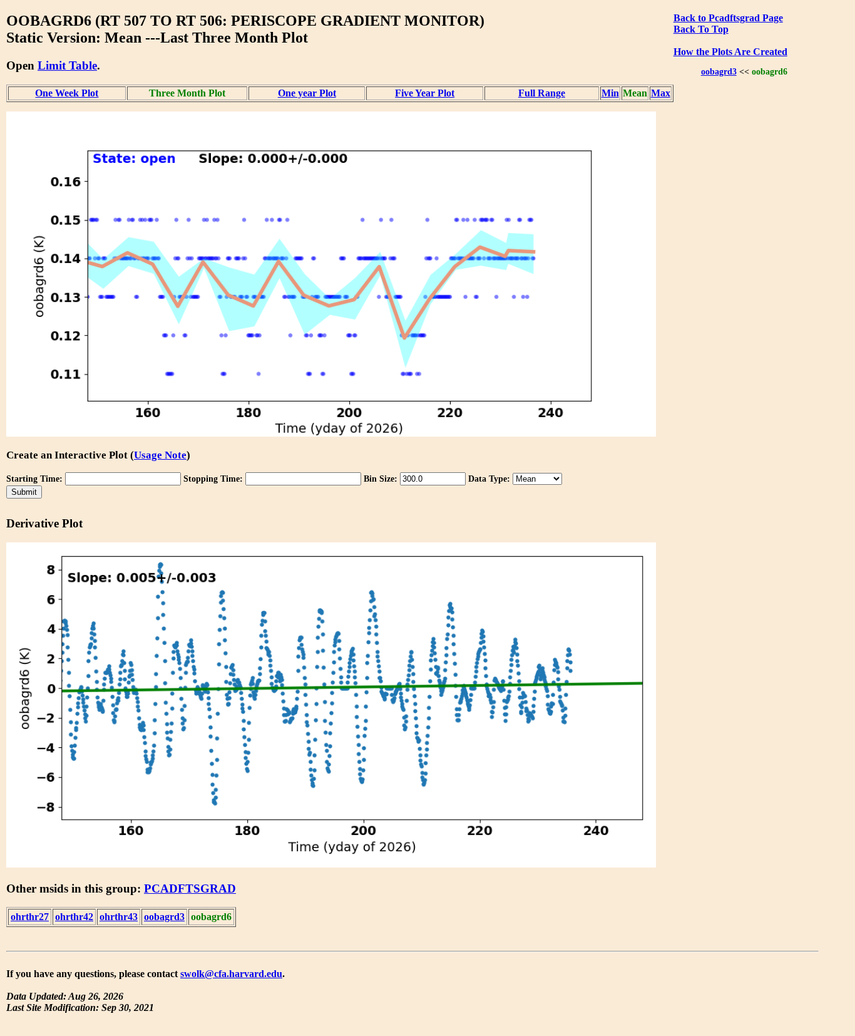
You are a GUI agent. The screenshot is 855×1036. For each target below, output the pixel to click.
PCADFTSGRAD (190, 888)
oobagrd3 (719, 71)
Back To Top (701, 29)
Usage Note (160, 455)
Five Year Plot (424, 93)
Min (610, 93)
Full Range (541, 93)
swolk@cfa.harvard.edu (231, 973)
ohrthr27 (30, 916)
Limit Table (67, 65)
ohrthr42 (74, 916)
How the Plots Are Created (730, 51)
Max (660, 93)
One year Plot (307, 93)
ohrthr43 (119, 916)
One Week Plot (66, 93)
